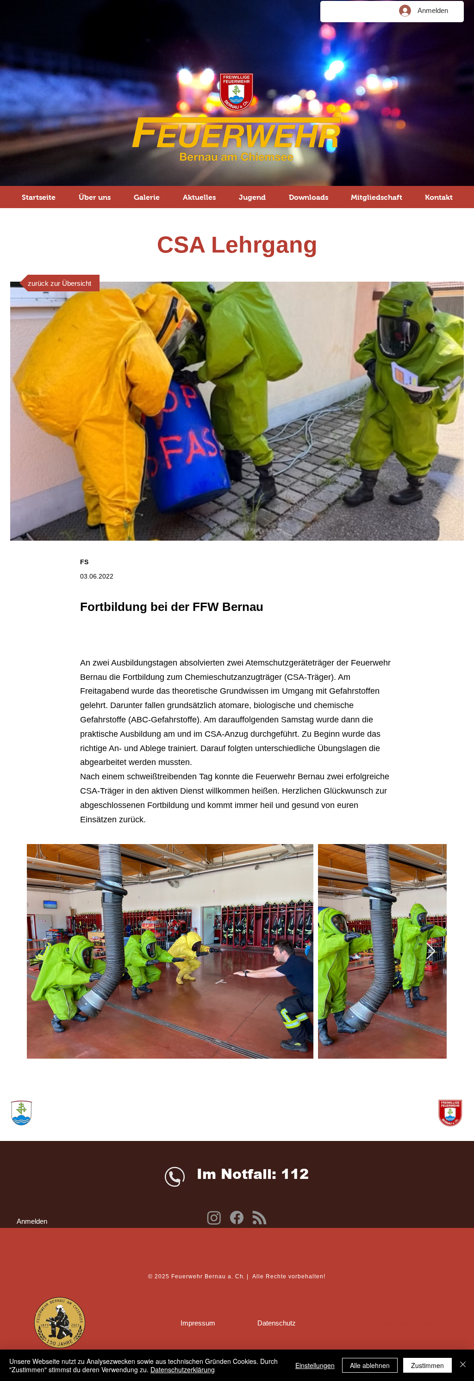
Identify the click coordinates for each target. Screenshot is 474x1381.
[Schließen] (462, 1365)
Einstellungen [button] (315, 1365)
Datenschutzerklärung (182, 1369)
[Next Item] (430, 952)
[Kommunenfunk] (259, 1217)
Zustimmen (427, 1365)
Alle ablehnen (370, 1365)
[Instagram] (214, 1217)
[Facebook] (237, 1217)
